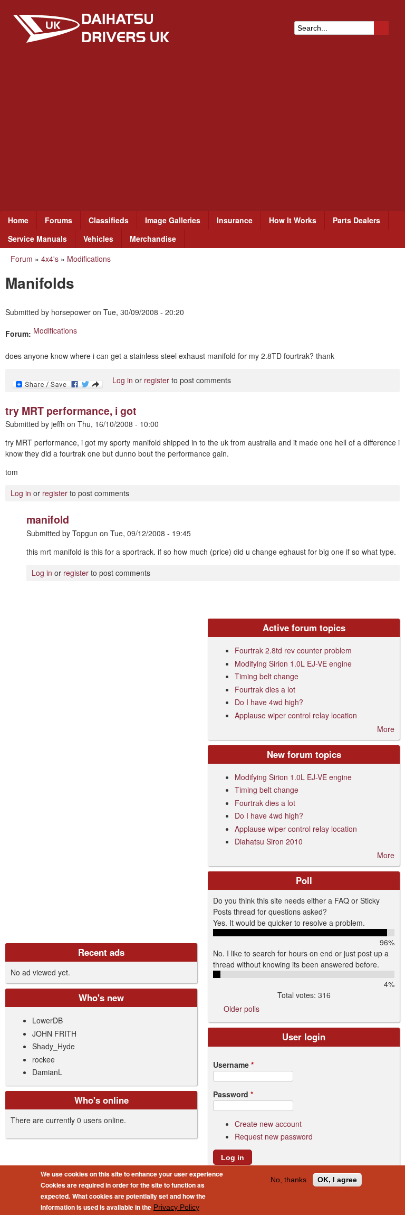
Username (233, 1064)
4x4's (50, 258)
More (385, 729)
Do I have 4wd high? (269, 702)
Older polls (241, 1008)
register (156, 380)
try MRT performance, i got (71, 410)
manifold (47, 519)
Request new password (274, 1136)
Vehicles (98, 238)
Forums (58, 220)
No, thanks (288, 1179)
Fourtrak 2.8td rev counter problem (293, 650)
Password (233, 1094)
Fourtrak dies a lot (265, 689)
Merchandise (153, 238)
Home (18, 220)
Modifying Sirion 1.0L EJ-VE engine (293, 663)
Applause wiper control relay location (296, 715)
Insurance (235, 220)
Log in (122, 380)
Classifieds (109, 220)
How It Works (292, 220)
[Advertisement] (202, 132)
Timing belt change (266, 676)
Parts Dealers (356, 220)
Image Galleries (172, 220)
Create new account (268, 1123)
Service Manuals (37, 238)
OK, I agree (337, 1179)
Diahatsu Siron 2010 (269, 841)
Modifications (89, 258)
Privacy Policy (176, 1207)
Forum (22, 258)
